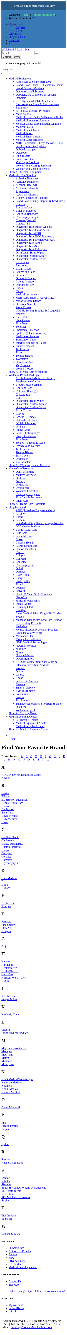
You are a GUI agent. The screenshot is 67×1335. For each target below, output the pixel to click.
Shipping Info (16, 1247)
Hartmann (7, 964)
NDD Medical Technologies (32, 642)
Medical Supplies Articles (30, 726)
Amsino (20, 513)
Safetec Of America (27, 681)
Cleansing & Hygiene (28, 494)
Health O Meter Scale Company (34, 594)
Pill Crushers (23, 155)
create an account (44, 14)
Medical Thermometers (29, 136)
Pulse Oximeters (25, 159)
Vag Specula (23, 365)
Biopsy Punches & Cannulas (32, 197)
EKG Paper (22, 262)
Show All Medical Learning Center (28, 729)
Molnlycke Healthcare (28, 639)
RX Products (16, 1264)
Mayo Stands (23, 113)
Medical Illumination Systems (32, 120)
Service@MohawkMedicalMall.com (31, 1327)
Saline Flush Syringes (28, 432)
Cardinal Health (25, 542)
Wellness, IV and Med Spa (24, 374)
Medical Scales (24, 126)
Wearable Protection (27, 491)
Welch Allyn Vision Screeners (32, 168)
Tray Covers (23, 455)
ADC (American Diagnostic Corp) (35, 510)
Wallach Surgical (25, 710)
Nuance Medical (25, 655)
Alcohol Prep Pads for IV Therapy (35, 378)
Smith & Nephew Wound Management (23, 1187)
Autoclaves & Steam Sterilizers (33, 81)
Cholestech (7, 840)
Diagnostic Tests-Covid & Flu (32, 229)
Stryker (20, 697)
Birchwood (7, 809)
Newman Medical (26, 645)
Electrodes (22, 265)
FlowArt (20, 584)
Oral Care (21, 478)
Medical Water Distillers (29, 139)
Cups (19, 397)
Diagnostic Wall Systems (30, 91)
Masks (19, 291)
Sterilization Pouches (27, 336)
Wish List (14, 1311)
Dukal (19, 568)
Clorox (20, 552)
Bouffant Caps (24, 207)
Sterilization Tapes (26, 339)
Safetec (5, 1177)
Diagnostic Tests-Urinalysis (31, 249)
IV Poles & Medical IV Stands (33, 110)
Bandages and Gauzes (28, 381)
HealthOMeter (9, 971)
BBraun (20, 520)
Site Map (14, 1284)
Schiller (5, 1181)
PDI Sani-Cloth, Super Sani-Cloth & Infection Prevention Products (36, 663)
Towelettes (22, 358)
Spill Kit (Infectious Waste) (31, 333)
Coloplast (21, 555)
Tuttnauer (6, 1218)
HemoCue (21, 597)
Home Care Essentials (21, 468)
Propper (20, 668)
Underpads (22, 458)
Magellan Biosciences (13, 1048)
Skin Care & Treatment (29, 497)
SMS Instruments (25, 690)
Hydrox (5, 980)
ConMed (21, 558)
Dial (3, 881)
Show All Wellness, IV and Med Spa (29, 465)
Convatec (21, 561)
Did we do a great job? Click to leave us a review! (37, 1291)
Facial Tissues (23, 268)
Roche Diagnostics (12, 1162)
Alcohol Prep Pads (26, 184)
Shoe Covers (23, 320)
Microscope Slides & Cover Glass (35, 297)
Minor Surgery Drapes (28, 300)
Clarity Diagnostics (26, 545)
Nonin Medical (9, 1088)
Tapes (19, 352)
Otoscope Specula (26, 304)
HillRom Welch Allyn (28, 600)
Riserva (20, 674)
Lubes (19, 287)
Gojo (4, 946)
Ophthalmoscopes (26, 149)
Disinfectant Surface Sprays (31, 255)
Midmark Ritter (24, 636)
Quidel (19, 671)
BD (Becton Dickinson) (14, 799)
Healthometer (9, 967)
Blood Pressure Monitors (30, 88)
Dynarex (21, 571)
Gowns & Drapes (26, 278)
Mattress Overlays (26, 474)
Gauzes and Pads (25, 271)
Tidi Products (23, 700)
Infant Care (22, 500)
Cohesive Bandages (27, 213)
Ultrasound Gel (24, 362)
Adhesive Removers (27, 181)
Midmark (6, 1061)
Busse (19, 539)
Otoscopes (22, 152)
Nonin (19, 652)
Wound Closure (24, 368)
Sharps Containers (26, 436)
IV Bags (20, 426)
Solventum (22, 694)
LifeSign (21, 610)
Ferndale (6, 921)
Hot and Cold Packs (27, 420)
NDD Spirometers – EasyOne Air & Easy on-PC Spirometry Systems (39, 144)
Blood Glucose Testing (29, 384)
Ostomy (20, 481)
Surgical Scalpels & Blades (31, 342)
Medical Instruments (27, 294)
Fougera (20, 587)
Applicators (22, 191)
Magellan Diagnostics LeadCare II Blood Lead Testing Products (39, 621)
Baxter (19, 516)
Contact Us (15, 1281)
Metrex (5, 1057)
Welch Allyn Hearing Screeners (33, 165)
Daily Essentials (25, 471)
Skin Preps (22, 323)
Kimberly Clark (24, 607)
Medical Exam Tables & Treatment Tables (39, 117)
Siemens (20, 684)
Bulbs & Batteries (26, 210)
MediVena (21, 626)
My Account (16, 1305)
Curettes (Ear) (23, 223)
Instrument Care (25, 284)
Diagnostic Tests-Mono (29, 242)
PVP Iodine (22, 316)
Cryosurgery (23, 394)
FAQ (11, 1257)
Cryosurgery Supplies (28, 217)
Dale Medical (9, 878)
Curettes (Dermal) (26, 220)
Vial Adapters (23, 461)
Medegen (6, 1051)
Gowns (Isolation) (26, 281)
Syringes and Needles (28, 445)
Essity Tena (22, 574)
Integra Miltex (24, 603)
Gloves (20, 275)
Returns (13, 1254)
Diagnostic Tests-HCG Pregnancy (35, 236)
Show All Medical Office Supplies (28, 371)
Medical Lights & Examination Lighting (38, 123)
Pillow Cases (23, 429)
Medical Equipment (20, 78)
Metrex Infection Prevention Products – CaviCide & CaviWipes (38, 631)
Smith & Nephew (26, 687)
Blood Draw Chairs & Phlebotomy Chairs (39, 84)
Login (25, 14)
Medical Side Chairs (27, 130)
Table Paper (22, 349)
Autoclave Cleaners (27, 194)
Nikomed (21, 648)
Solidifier (21, 326)
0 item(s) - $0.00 (11, 56)
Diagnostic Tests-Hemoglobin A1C (35, 239)
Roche (19, 677)
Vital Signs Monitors (27, 162)
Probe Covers (23, 307)
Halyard (20, 590)
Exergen (20, 578)
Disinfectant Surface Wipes (31, 258)
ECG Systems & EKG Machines (34, 101)
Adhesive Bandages (27, 178)
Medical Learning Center (23, 716)
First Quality (23, 581)
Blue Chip (21, 532)
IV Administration (26, 423)
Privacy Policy (17, 1260)
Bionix (5, 806)
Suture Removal (25, 345)
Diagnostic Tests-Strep (28, 246)
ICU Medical (8, 996)
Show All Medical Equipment (25, 171)
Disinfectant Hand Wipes (30, 252)
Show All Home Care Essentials (27, 503)
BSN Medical (9, 818)
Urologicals (22, 487)
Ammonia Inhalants (27, 188)
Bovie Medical (24, 536)
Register (20, 27)
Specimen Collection (27, 329)
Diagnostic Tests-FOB (28, 233)
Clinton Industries (26, 549)
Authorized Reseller (20, 1251)
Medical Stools (24, 133)
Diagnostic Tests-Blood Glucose (34, 226)
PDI (3, 1122)
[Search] (36, 53)
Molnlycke (7, 1064)
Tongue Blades (24, 355)
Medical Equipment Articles (31, 723)
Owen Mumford (25, 658)
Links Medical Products (14, 1032)
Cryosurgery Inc (25, 565)
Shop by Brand (17, 507)
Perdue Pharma (10, 1125)
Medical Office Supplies (22, 175)
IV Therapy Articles (27, 719)
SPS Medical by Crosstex (15, 1197)
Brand (12, 738)
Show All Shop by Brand (23, 713)
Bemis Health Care (26, 529)
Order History (16, 1308)
